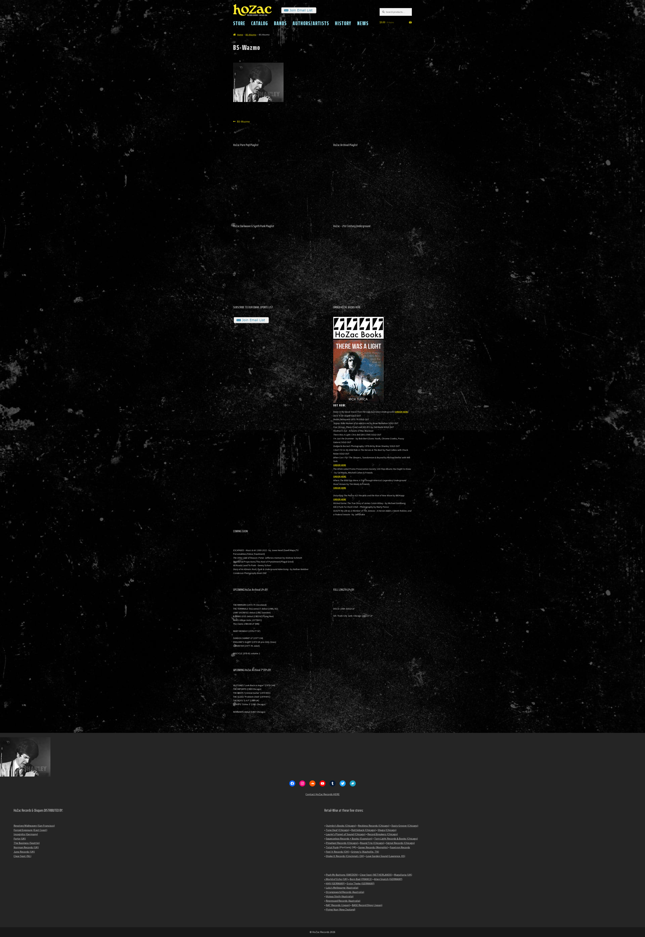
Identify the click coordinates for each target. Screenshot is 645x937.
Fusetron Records (400, 847)
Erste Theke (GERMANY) (360, 883)
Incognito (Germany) (26, 834)
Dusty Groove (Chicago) (404, 825)
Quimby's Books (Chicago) (341, 825)
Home (240, 34)
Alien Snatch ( (382, 879)
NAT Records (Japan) (338, 905)
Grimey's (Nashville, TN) (365, 851)
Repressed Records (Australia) (343, 900)
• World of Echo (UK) (336, 879)
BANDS (280, 23)
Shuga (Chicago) (387, 830)
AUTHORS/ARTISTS (311, 23)
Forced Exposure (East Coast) (30, 830)
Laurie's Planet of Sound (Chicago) (345, 834)
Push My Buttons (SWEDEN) (342, 874)
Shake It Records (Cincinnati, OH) (345, 856)
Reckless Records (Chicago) (373, 825)
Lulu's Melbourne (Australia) (342, 887)
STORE (239, 23)
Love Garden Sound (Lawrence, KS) (385, 856)
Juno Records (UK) (24, 851)
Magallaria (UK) (403, 874)
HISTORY (343, 23)
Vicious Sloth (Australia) (339, 896)
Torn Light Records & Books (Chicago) (396, 838)
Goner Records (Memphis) (373, 847)
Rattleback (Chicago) (363, 830)
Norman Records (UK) (26, 847)
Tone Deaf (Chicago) (337, 830)
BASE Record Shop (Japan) (367, 905)
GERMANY (395, 879)
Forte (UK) (20, 838)
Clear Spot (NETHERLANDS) (376, 874)
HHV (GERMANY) (335, 883)
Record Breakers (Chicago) (382, 834)
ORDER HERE (401, 411)
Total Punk (332, 847)
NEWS (363, 23)
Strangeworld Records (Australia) (345, 892)
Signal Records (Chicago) (400, 843)
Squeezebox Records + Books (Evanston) (349, 838)
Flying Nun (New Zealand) (340, 909)
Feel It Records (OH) (337, 851)
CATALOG (259, 23)
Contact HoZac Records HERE (323, 794)
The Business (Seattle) (27, 843)
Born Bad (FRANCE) (361, 879)
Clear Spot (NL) (22, 856)
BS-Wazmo (251, 34)
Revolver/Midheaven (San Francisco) (34, 825)
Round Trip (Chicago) (372, 843)
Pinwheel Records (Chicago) (342, 843)
